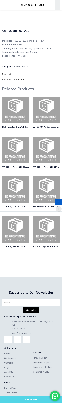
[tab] (31, 74)
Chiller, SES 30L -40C (15, 246)
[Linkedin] (8, 339)
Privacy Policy (10, 388)
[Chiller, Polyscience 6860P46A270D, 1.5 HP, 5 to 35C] (46, 229)
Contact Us (9, 377)
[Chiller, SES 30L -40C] (15, 229)
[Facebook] (26, 339)
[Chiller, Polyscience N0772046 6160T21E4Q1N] (15, 149)
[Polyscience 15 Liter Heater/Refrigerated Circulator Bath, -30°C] (46, 189)
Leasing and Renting (42, 367)
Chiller (46, 13)
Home (16, 13)
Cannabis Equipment (31, 13)
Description (7, 74)
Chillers (24, 66)
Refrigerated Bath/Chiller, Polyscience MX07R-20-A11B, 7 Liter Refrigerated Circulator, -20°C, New (15, 127)
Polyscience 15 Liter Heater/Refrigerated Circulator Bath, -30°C (46, 206)
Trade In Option (40, 358)
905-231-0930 (18, 328)
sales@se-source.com (22, 333)
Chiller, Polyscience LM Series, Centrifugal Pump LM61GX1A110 (46, 167)
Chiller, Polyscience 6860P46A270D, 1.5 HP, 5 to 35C (46, 246)
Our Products (10, 358)
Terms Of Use (10, 393)
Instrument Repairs (42, 362)
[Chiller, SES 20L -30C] (15, 189)
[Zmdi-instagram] (17, 339)
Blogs (6, 367)
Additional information (13, 79)
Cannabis (8, 363)
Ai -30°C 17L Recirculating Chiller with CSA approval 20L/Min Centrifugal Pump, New (46, 127)
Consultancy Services (43, 372)
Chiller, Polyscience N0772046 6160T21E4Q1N (15, 167)
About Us (8, 372)
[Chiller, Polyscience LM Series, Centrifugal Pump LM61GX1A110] (46, 149)
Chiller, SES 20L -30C (15, 206)
